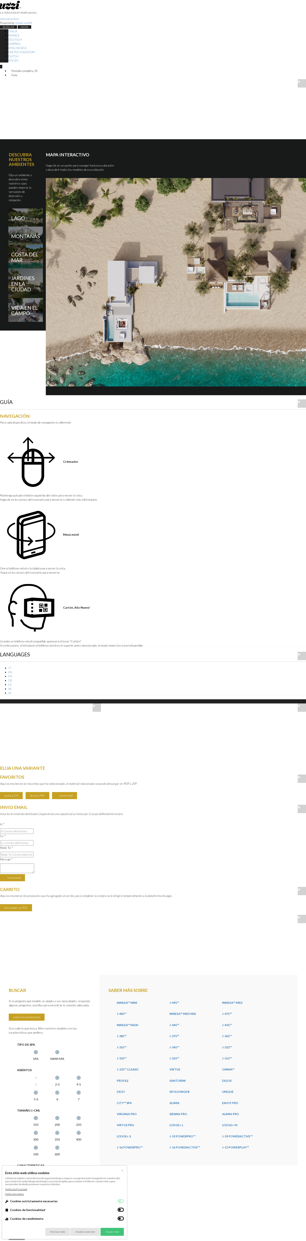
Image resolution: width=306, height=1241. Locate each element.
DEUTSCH (15, 39)
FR (10, 676)
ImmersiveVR (23, 23)
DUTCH (13, 56)
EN (10, 672)
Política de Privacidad (16, 1189)
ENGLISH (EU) (17, 48)
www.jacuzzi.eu (9, 18)
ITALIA (12, 31)
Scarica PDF (37, 795)
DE (10, 680)
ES (9, 684)
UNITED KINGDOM (21, 52)
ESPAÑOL (14, 43)
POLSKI (13, 60)
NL (10, 689)
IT (9, 668)
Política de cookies (14, 1194)
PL (9, 693)
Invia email (66, 795)
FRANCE (14, 35)
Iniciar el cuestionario (26, 1017)
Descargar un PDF (16, 907)
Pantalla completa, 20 (24, 71)
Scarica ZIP (11, 795)
